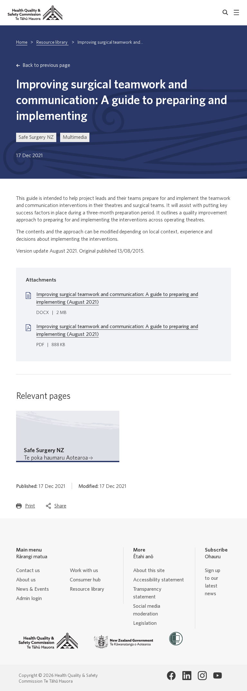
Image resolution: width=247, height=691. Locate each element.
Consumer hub (85, 579)
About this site (149, 570)
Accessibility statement (158, 579)
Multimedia (75, 137)
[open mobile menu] (236, 12)
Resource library (52, 42)
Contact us (28, 570)
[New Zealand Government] (123, 642)
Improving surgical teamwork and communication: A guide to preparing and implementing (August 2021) (117, 298)
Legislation (145, 623)
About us (26, 579)
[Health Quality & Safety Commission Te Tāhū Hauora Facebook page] (171, 675)
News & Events (32, 589)
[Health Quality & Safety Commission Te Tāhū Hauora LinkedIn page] (186, 675)
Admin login (29, 598)
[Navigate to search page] (225, 12)
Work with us (84, 570)
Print (30, 507)
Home (21, 42)
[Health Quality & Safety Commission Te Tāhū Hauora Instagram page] (202, 675)
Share (60, 507)
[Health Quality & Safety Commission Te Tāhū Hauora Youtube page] (217, 675)
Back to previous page (46, 65)
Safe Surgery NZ (36, 137)
